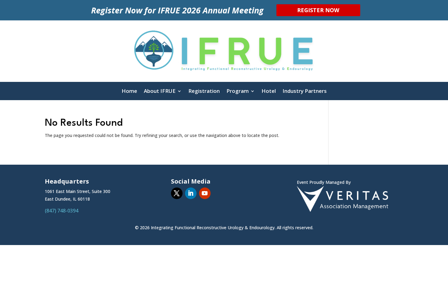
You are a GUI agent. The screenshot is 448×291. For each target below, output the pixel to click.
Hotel (268, 91)
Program (237, 91)
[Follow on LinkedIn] (191, 193)
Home (129, 91)
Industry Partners (305, 91)
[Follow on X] (177, 193)
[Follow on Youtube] (205, 193)
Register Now (318, 10)
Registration (204, 91)
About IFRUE (160, 91)
